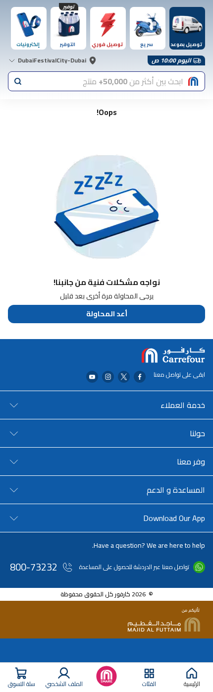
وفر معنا (191, 461)
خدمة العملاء (182, 405)
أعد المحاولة (106, 313)
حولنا (197, 433)
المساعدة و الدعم (176, 489)
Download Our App (174, 518)
